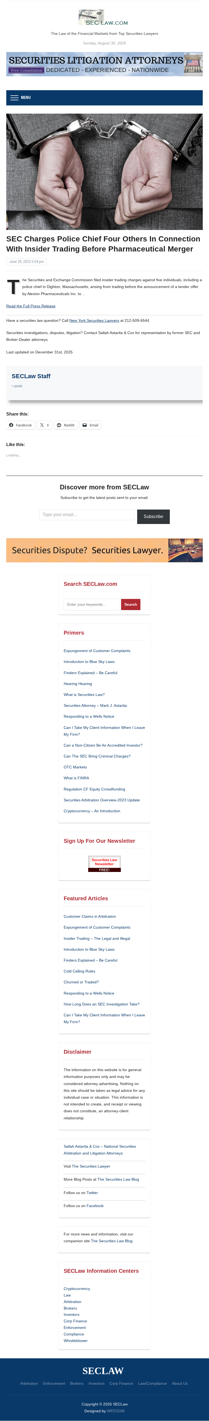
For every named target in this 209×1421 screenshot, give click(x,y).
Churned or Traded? (81, 982)
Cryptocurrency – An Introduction (92, 811)
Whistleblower (76, 1340)
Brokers (70, 1308)
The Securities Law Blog (118, 1179)
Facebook (95, 1206)
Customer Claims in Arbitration (90, 916)
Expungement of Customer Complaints (97, 651)
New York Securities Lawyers (94, 320)
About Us (180, 1383)
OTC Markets (75, 767)
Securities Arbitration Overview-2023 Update (102, 800)
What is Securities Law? (84, 694)
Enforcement (75, 1327)
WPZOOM (116, 1411)
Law (67, 1295)
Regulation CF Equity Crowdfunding (94, 789)
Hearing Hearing (78, 683)
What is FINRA (76, 778)
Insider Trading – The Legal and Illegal (97, 938)
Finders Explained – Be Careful (90, 673)
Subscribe (153, 516)
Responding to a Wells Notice (89, 716)
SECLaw (103, 1370)
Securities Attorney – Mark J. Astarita (95, 705)
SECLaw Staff (31, 376)
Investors (71, 1314)
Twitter (92, 1192)
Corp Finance (75, 1321)
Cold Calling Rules (79, 971)
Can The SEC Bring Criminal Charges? (97, 756)
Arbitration (72, 1301)
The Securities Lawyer (91, 1166)
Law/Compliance (152, 1383)
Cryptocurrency (77, 1288)
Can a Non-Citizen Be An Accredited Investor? (103, 745)
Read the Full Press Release (31, 306)
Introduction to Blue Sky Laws (89, 661)
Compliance (74, 1334)
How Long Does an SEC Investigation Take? (102, 1004)
